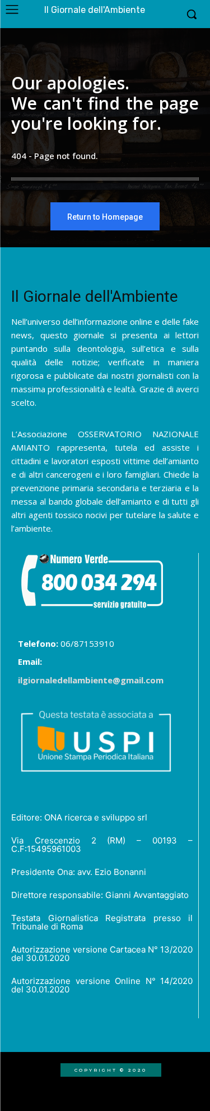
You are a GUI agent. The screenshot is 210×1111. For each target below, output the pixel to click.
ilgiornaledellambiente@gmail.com (91, 680)
